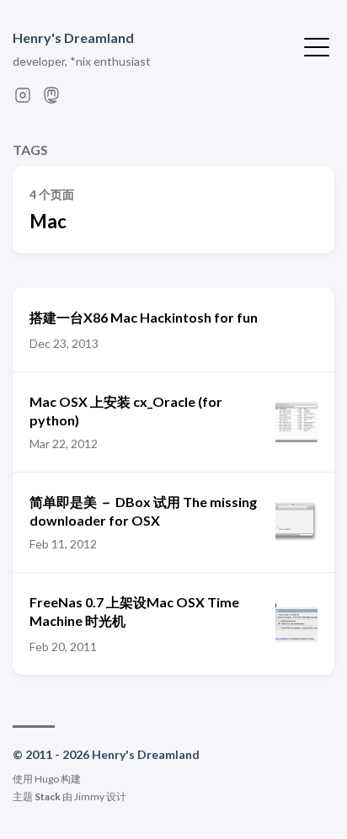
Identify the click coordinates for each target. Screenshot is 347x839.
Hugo (47, 778)
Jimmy (89, 796)
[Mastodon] (51, 100)
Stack (48, 796)
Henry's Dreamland (73, 37)
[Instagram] (23, 100)
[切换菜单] (316, 45)
